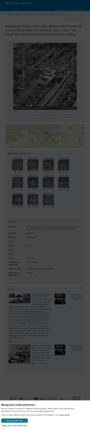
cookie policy (64, 414)
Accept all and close (14, 420)
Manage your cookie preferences (18, 405)
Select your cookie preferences (14, 425)
